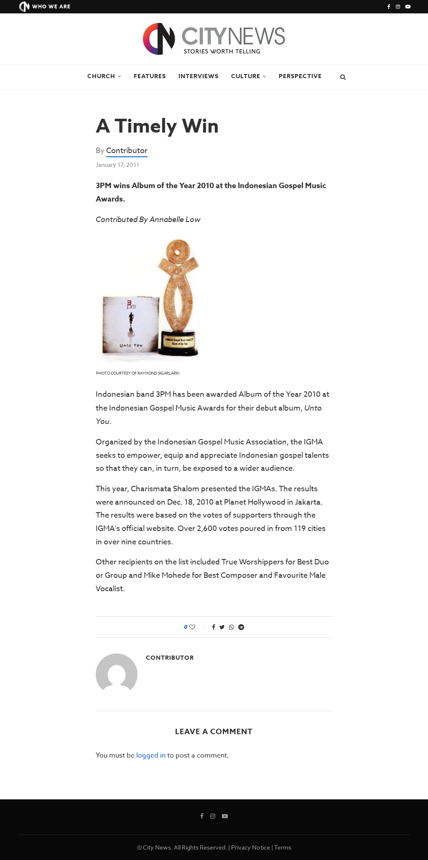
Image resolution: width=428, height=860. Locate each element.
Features (150, 76)
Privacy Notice (250, 847)
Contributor (127, 150)
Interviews (198, 76)
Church (101, 76)
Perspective (300, 76)
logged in (151, 755)
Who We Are (51, 6)
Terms (282, 847)
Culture (245, 76)
